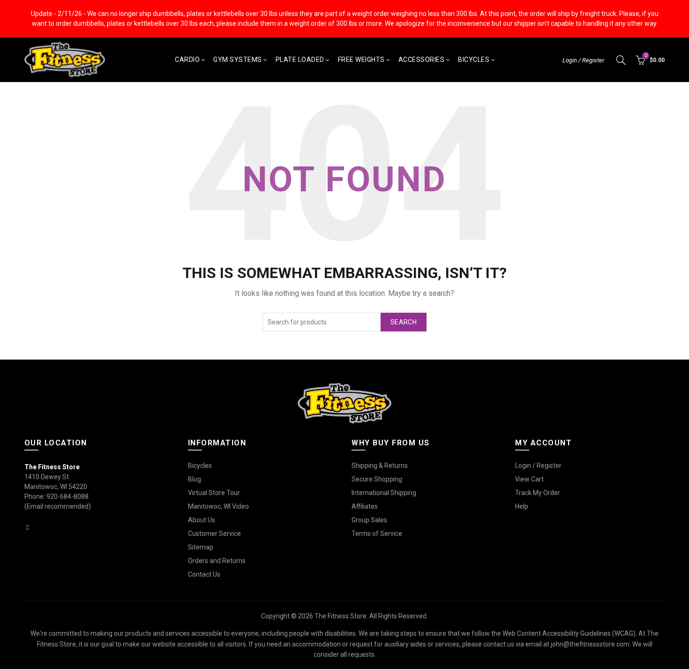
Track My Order (537, 492)
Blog (194, 479)
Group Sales (369, 520)
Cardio (187, 59)
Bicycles (473, 59)
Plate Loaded (300, 59)
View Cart (529, 479)
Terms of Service (377, 533)
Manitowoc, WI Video (218, 506)
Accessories (421, 59)
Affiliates (365, 506)
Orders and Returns (217, 560)
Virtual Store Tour (214, 492)
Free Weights (361, 59)
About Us (201, 520)
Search (403, 322)
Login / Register (583, 60)
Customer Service (214, 533)
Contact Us (204, 574)
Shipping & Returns (380, 465)
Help (521, 506)
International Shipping (384, 492)
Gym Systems (237, 59)
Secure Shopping (377, 479)
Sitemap (200, 547)
